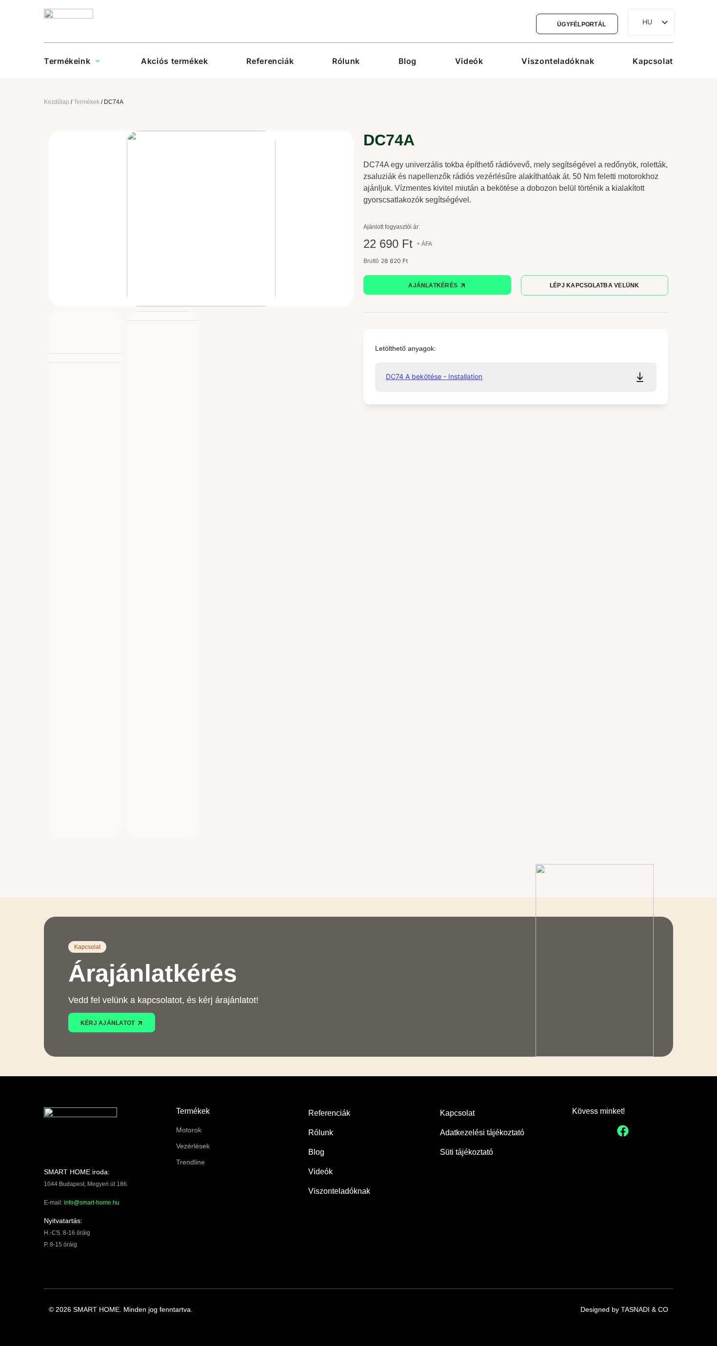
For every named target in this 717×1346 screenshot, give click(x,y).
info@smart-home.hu (92, 1202)
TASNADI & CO (644, 1309)
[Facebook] (623, 1131)
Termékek (87, 102)
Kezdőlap (56, 102)
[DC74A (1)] (201, 218)
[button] (75, 61)
